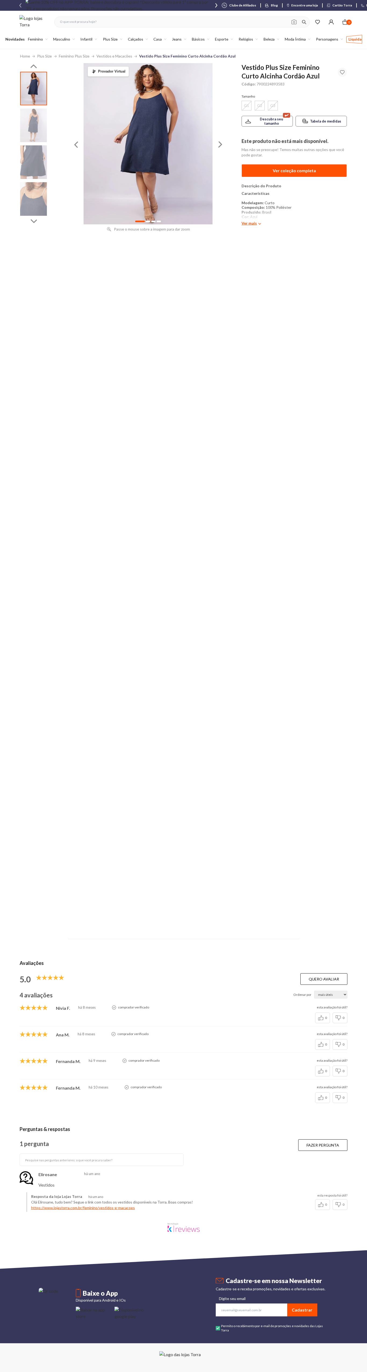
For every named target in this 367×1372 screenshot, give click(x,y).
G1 (246, 105)
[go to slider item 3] (33, 199)
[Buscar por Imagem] (294, 22)
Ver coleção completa (294, 170)
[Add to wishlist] (342, 72)
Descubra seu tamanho (271, 121)
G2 (259, 105)
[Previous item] (20, 5)
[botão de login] (331, 21)
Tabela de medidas (325, 121)
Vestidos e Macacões (114, 56)
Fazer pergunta (323, 1145)
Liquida (355, 39)
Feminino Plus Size (74, 56)
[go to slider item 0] (33, 88)
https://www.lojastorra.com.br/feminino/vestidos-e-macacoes (83, 1207)
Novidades (15, 39)
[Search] (304, 22)
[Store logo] (34, 22)
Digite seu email (232, 1298)
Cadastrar (302, 1309)
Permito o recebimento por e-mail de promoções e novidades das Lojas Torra (272, 1328)
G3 (272, 105)
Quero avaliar (324, 979)
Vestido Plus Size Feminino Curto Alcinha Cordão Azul (187, 56)
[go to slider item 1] (33, 125)
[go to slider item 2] (33, 162)
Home (25, 56)
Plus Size (44, 56)
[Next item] (216, 5)
